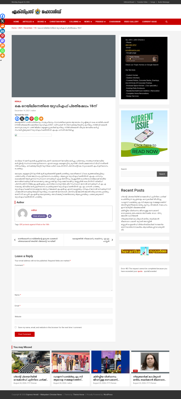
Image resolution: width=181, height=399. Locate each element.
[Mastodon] (2, 40)
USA (15, 371)
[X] (22, 118)
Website (18, 317)
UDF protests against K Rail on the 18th (34, 224)
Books (41, 22)
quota (140, 271)
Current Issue (149, 22)
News (87, 22)
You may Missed (22, 347)
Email (17, 306)
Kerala (18, 101)
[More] (41, 118)
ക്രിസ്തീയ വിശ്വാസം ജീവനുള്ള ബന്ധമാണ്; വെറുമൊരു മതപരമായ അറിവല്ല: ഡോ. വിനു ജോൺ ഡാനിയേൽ (141, 213)
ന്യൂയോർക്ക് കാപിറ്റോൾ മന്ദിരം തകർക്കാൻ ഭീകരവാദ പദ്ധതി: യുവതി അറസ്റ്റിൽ (148, 379)
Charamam (114, 22)
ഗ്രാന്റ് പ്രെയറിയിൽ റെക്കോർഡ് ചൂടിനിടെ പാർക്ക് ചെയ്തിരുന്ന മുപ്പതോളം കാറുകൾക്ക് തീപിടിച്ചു (30, 381)
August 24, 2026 (20, 383)
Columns (74, 22)
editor (33, 111)
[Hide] (1, 60)
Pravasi (99, 22)
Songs (152, 2)
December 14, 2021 (22, 111)
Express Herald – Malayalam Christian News (44, 394)
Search (124, 169)
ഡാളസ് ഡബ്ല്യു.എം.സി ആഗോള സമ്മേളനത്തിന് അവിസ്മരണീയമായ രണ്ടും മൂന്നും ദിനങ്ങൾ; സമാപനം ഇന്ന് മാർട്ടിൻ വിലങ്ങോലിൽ (144, 205)
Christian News (58, 22)
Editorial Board (129, 2)
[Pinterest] (31, 118)
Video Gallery (131, 22)
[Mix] (2, 45)
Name (18, 295)
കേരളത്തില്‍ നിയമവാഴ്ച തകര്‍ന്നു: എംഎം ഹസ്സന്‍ (90, 240)
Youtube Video (142, 2)
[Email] (49, 216)
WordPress (108, 394)
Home (16, 22)
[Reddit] (2, 26)
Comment (19, 265)
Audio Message (163, 2)
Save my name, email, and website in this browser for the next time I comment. (50, 327)
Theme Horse (78, 394)
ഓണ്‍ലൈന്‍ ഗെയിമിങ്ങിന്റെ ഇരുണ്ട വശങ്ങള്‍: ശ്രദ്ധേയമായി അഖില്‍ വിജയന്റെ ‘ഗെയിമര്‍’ (38, 240)
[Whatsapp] (36, 118)
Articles (27, 22)
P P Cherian (32, 383)
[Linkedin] (27, 118)
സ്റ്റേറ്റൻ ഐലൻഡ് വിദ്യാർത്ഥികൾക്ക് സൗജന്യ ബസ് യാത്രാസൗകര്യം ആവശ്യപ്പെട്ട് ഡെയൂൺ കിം (142, 227)
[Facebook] (17, 118)
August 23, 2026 (99, 383)
